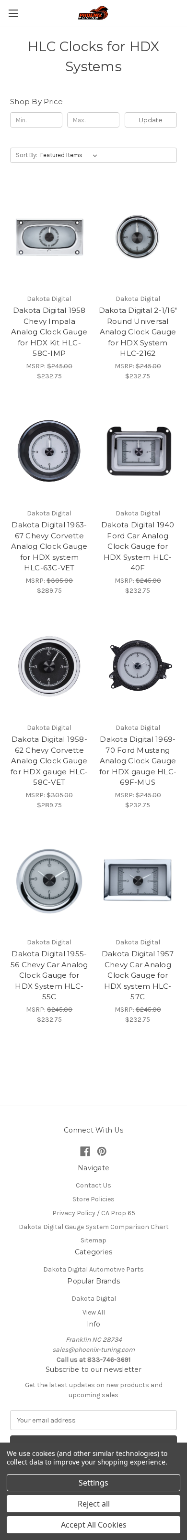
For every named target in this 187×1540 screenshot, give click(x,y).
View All (93, 1312)
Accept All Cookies (94, 1524)
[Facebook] (85, 1151)
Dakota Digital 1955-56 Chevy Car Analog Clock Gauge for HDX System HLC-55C (49, 975)
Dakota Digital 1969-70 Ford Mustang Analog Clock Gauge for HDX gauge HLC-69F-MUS (138, 761)
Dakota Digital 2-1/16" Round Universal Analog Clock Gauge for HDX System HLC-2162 (138, 332)
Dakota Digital (93, 1298)
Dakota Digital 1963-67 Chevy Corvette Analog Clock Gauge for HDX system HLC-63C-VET (49, 546)
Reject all (94, 1503)
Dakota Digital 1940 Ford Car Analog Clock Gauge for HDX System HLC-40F (138, 546)
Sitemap (93, 1240)
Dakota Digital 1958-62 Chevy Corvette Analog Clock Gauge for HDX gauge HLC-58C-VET (49, 761)
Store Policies (93, 1199)
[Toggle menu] (13, 13)
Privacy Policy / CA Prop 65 (93, 1213)
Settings (93, 1482)
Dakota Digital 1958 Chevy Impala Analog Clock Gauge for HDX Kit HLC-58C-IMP (49, 332)
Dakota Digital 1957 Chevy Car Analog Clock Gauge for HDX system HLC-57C (138, 975)
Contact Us (93, 1185)
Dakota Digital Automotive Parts (93, 1269)
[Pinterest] (102, 1151)
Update (151, 120)
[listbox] (71, 155)
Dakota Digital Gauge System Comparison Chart (94, 1227)
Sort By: (26, 155)
